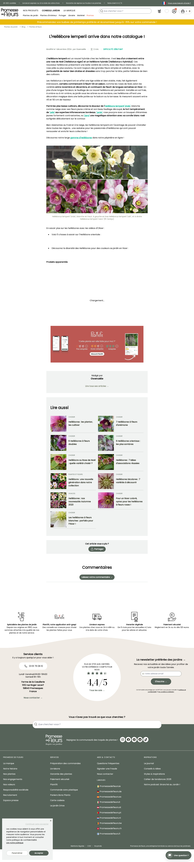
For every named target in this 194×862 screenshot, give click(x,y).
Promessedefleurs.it (109, 802)
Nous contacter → (33, 697)
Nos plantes (9, 773)
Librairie (71, 15)
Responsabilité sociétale (15, 789)
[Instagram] (122, 739)
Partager (99, 549)
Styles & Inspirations (154, 773)
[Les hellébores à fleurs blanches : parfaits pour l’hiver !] (58, 519)
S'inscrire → (161, 681)
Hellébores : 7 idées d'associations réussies (127, 462)
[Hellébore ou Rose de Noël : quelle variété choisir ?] (58, 462)
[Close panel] (51, 821)
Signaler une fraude (107, 768)
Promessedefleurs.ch (110, 828)
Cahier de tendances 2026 (157, 779)
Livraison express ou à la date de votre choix (41, 3)
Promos (90, 15)
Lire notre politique (14, 842)
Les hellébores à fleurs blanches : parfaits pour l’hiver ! (80, 520)
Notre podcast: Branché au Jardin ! (162, 784)
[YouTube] (140, 739)
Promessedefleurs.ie (110, 786)
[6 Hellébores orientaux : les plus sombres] (106, 443)
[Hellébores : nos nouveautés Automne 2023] (58, 500)
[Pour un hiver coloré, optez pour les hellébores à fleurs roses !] (106, 500)
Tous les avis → (97, 690)
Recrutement (10, 795)
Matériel (81, 15)
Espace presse (10, 800)
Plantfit (54, 784)
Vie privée (98, 846)
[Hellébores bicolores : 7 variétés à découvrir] (106, 481)
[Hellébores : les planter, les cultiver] (58, 424)
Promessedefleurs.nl (110, 817)
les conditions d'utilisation (166, 692)
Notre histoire (10, 768)
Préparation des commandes (65, 763)
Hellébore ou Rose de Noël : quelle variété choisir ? (82, 462)
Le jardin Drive (57, 805)
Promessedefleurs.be (110, 823)
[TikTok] (145, 739)
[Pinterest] (134, 739)
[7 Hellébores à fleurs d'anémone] (106, 424)
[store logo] (9, 12)
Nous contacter (105, 773)
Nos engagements (12, 779)
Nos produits (30, 10)
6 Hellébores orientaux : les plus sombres (128, 442)
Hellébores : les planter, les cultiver (80, 423)
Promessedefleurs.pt (110, 812)
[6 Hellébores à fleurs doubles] (58, 443)
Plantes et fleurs (35, 27)
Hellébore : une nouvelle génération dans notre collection (80, 482)
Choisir (71, 417)
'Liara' (87, 115)
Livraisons (55, 768)
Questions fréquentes (108, 763)
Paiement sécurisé (59, 779)
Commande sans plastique (64, 789)
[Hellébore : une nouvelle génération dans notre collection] (58, 481)
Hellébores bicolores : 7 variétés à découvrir (128, 481)
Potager (62, 15)
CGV (89, 846)
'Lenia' (99, 112)
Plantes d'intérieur (48, 15)
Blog (23, 27)
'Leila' (52, 112)
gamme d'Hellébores (81, 137)
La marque (69, 10)
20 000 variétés (9, 3)
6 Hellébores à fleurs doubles (79, 442)
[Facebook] (128, 739)
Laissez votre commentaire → (97, 577)
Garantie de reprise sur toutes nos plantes (83, 3)
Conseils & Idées (152, 768)
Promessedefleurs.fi (109, 833)
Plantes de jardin (30, 15)
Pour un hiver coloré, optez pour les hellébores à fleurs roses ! (129, 501)
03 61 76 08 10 (36, 666)
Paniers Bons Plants (60, 795)
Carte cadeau (57, 800)
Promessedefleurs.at (110, 807)
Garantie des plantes (61, 773)
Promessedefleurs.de (110, 791)
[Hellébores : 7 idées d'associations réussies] (106, 462)
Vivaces (71, 493)
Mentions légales (77, 846)
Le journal (149, 763)
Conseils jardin (51, 10)
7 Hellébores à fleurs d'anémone (126, 423)
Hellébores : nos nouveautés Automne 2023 (79, 501)
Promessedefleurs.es (110, 796)
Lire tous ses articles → (97, 386)
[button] (159, 11)
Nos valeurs (9, 784)
